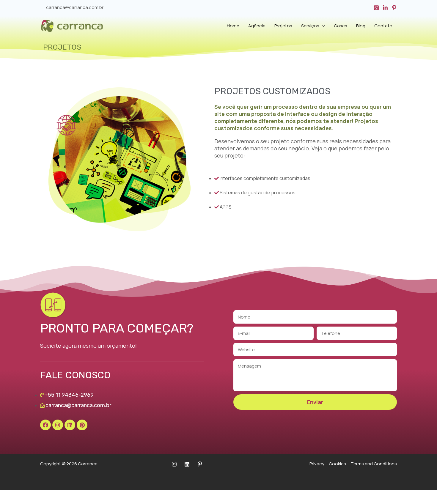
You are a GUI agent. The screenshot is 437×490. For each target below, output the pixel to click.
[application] (322, 26)
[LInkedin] (187, 464)
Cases (340, 26)
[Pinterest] (394, 7)
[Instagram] (376, 7)
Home (233, 26)
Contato (383, 26)
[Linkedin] (385, 7)
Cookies (337, 464)
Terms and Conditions (373, 464)
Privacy (316, 464)
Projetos (283, 26)
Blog (360, 26)
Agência (256, 26)
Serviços (310, 26)
